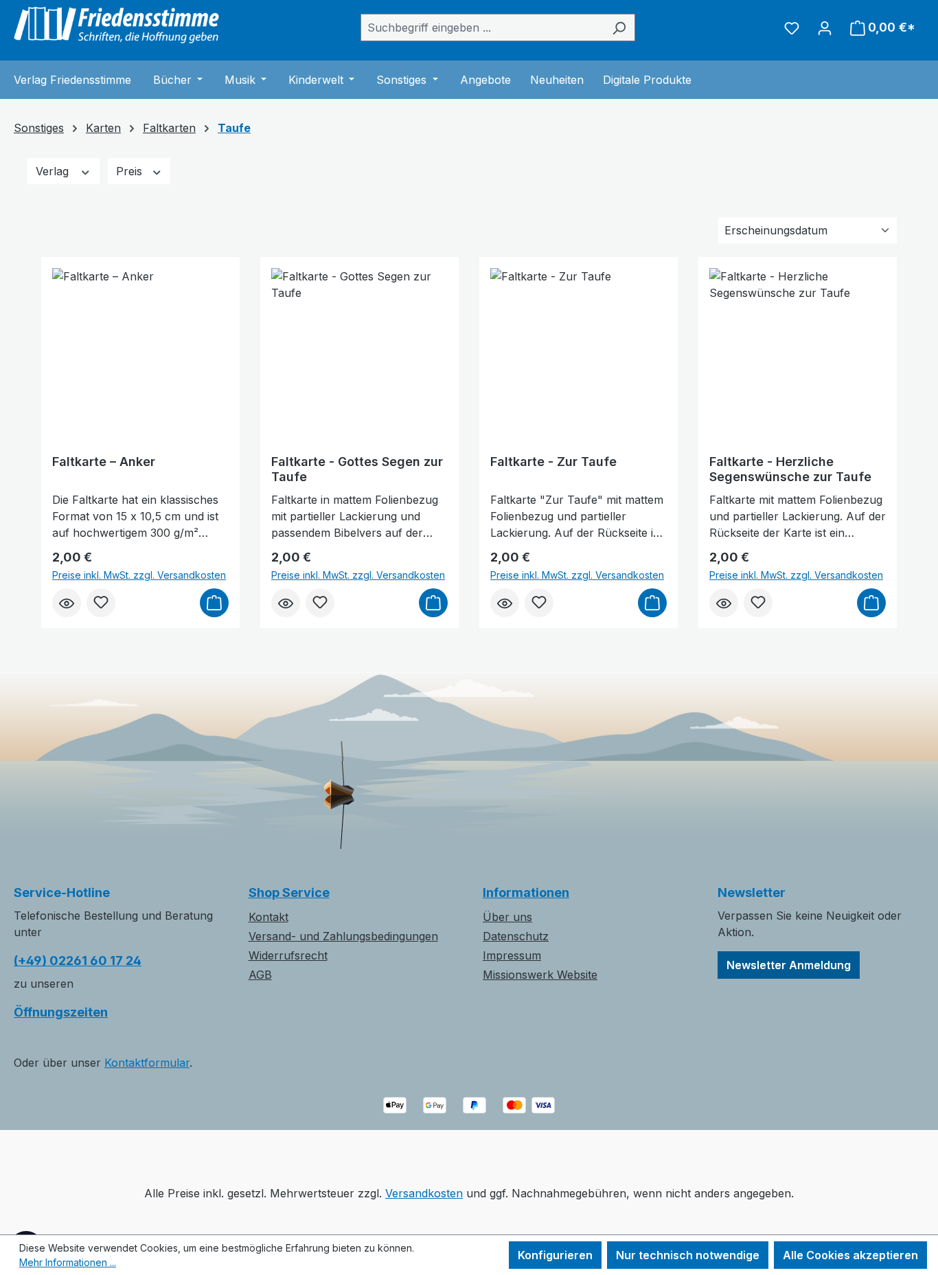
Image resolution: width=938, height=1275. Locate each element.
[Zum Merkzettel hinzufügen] (101, 602)
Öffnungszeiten (61, 1012)
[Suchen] (619, 27)
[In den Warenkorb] (214, 602)
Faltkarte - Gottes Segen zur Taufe (357, 469)
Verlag (54, 171)
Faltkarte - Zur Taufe (553, 461)
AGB (260, 975)
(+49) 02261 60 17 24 (77, 960)
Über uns (507, 917)
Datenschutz (516, 936)
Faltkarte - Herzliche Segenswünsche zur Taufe (790, 469)
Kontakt (268, 917)
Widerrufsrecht (288, 955)
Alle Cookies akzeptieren (850, 1255)
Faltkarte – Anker (103, 461)
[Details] (66, 602)
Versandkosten (424, 1193)
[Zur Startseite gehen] (117, 24)
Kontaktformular (147, 1062)
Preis (131, 171)
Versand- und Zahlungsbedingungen (343, 936)
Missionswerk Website (540, 975)
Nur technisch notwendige (687, 1255)
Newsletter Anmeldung (789, 965)
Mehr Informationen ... (67, 1262)
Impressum (512, 955)
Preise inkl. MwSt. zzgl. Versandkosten (139, 575)
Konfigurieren (555, 1255)
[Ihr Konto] (824, 27)
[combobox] (482, 27)
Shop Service (289, 892)
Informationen (526, 892)
